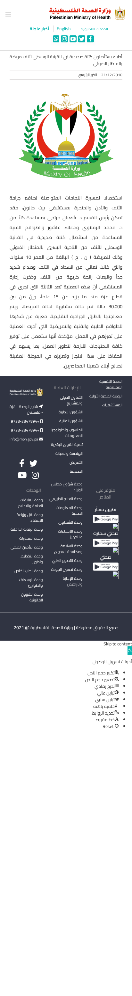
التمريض (76, 462)
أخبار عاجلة (40, 29)
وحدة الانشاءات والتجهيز (70, 534)
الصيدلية (76, 471)
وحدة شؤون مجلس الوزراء (67, 487)
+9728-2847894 (25, 421)
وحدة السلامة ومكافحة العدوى (68, 548)
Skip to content (117, 644)
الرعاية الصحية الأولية (105, 396)
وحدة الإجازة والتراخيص (73, 581)
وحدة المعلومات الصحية (69, 510)
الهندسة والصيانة (69, 453)
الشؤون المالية (71, 421)
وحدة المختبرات (31, 538)
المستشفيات (112, 405)
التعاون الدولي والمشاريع (71, 400)
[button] (130, 650)
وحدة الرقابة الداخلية (27, 529)
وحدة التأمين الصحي (27, 547)
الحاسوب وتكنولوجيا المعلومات (67, 432)
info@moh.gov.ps (24, 439)
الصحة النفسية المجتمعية (110, 385)
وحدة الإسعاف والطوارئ (31, 582)
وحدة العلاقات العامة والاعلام (30, 502)
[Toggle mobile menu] (8, 14)
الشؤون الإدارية (71, 412)
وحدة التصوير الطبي (67, 560)
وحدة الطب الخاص (28, 570)
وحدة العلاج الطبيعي (66, 498)
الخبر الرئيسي (87, 74)
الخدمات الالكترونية (94, 29)
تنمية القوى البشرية (67, 444)
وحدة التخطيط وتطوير (32, 558)
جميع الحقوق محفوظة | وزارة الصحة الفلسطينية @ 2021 (66, 627)
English (64, 28)
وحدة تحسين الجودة (67, 569)
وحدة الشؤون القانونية (32, 597)
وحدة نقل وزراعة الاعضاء (30, 517)
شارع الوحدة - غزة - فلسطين (26, 409)
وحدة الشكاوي (70, 522)
